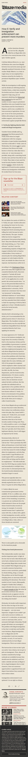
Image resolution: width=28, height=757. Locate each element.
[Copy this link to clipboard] (19, 686)
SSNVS (9, 165)
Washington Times (18, 267)
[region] (14, 741)
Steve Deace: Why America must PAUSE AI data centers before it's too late (18, 208)
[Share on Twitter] (12, 686)
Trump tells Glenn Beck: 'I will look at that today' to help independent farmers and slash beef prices (19, 724)
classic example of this (11, 589)
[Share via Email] (15, 686)
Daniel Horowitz (7, 40)
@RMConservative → (15, 703)
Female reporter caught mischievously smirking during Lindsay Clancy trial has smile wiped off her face (18, 214)
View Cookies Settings (14, 754)
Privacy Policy (18, 188)
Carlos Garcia (17, 720)
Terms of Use (5, 189)
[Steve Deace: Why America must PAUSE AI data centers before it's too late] (5, 209)
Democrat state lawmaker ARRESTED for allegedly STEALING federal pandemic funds (18, 203)
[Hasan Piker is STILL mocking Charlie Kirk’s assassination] (7, 712)
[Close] (26, 727)
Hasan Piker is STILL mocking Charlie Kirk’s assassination (18, 711)
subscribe (5, 2)
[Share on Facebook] (9, 686)
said (18, 146)
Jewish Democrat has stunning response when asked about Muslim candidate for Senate (19, 717)
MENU (24, 2)
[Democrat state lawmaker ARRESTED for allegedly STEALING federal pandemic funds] (5, 203)
